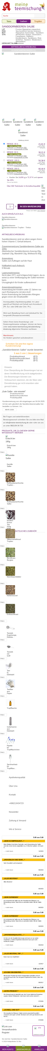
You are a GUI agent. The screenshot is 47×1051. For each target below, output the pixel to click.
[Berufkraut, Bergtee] (10, 552)
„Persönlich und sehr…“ (14, 860)
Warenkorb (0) (23, 1049)
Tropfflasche (12, 708)
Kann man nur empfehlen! (11, 957)
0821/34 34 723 (16, 426)
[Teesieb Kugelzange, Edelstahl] (10, 627)
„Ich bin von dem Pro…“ (13, 972)
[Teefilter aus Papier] (10, 683)
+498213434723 (16, 803)
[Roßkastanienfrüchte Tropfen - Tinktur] (10, 477)
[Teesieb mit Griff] (10, 646)
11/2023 (41, 851)
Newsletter (13, 812)
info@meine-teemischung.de (17, 423)
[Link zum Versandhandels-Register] (9, 1031)
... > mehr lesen (8, 851)
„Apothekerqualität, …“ (14, 935)
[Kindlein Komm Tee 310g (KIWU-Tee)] (10, 515)
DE (25, 148)
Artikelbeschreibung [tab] (23, 47)
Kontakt (12, 795)
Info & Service (15, 829)
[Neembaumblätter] (10, 571)
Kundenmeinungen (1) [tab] (24, 50)
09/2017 (40, 982)
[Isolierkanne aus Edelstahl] (10, 721)
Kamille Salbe (10, 465)
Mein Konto (7, 1049)
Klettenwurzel (12, 596)
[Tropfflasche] (10, 702)
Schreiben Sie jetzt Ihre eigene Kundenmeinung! (19, 345)
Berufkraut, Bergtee (11, 559)
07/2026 (40, 1001)
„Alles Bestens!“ (11, 878)
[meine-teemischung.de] (23, 6)
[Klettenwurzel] (10, 590)
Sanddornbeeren (8, 217)
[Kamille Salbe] (10, 458)
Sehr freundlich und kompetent (13, 863)
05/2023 (40, 888)
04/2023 (40, 907)
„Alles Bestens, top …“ (13, 953)
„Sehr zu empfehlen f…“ (14, 841)
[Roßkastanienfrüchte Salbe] (10, 496)
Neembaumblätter (14, 577)
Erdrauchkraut (12, 614)
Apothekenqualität (17, 777)
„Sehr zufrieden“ (11, 897)
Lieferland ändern (38, 1034)
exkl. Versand (41, 210)
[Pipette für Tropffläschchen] (10, 740)
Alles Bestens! (8, 882)
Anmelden (39, 1049)
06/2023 (40, 870)
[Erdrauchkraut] (10, 608)
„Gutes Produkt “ (11, 991)
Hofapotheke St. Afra (21, 149)
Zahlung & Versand (17, 821)
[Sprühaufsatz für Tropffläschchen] (10, 758)
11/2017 (41, 963)
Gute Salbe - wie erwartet (14, 391)
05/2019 (40, 945)
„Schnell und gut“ (12, 1010)
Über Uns (13, 786)
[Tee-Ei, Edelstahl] (10, 665)
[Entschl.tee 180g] (10, 440)
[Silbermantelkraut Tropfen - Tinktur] (10, 533)
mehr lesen (9, 409)
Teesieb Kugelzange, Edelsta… (12, 635)
